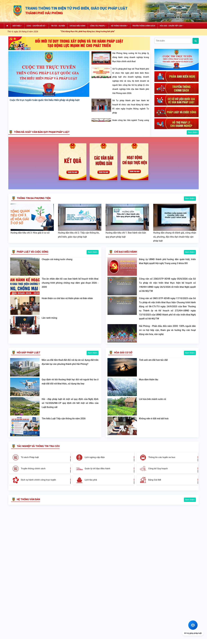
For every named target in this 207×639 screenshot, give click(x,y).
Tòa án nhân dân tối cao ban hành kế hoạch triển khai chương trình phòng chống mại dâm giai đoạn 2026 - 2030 (70, 282)
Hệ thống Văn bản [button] (118, 26)
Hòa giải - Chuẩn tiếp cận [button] (171, 26)
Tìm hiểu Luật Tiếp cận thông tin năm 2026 (63, 418)
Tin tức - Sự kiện (58, 26)
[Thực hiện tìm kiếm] (195, 41)
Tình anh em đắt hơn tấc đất (153, 360)
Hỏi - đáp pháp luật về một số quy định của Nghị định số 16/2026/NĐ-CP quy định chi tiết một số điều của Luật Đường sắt (70, 403)
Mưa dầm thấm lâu (148, 379)
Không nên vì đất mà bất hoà (153, 418)
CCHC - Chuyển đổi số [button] (36, 26)
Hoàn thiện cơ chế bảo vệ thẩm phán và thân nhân (67, 298)
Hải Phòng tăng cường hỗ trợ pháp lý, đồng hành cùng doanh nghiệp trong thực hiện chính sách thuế (130, 57)
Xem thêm (192, 132)
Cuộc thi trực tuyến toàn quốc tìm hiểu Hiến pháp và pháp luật (45, 100)
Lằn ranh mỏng (49, 318)
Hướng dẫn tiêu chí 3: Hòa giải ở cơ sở (30, 232)
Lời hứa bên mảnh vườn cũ (152, 399)
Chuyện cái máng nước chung (57, 259)
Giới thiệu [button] (17, 26)
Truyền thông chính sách (143, 26)
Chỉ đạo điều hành (77, 26)
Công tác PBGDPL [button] (97, 26)
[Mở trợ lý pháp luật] (192, 625)
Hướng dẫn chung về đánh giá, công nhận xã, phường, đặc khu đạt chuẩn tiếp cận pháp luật (174, 236)
